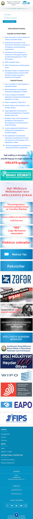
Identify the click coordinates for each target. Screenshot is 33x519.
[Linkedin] (16, 506)
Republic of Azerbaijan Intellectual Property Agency (13, 3)
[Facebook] (7, 506)
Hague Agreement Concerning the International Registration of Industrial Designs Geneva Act (17, 113)
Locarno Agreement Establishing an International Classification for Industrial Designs (16, 130)
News (3, 448)
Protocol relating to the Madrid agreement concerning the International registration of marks (17, 97)
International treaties (9, 21)
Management (5, 434)
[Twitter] (12, 506)
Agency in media (6, 451)
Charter (3, 437)
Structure (4, 440)
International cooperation (10, 18)
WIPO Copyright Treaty (12, 62)
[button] (16, 515)
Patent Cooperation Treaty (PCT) (15, 102)
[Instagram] (25, 506)
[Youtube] (21, 506)
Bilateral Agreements (7, 463)
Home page (7, 14)
